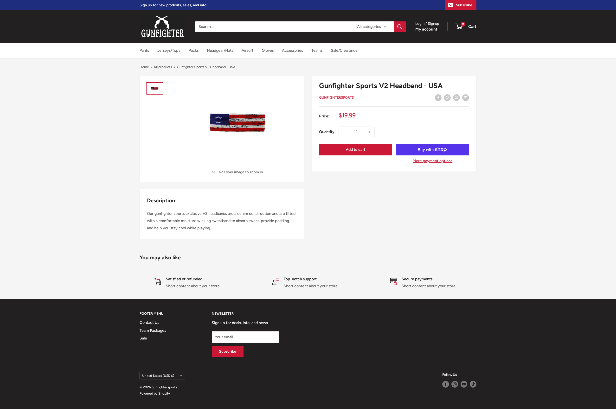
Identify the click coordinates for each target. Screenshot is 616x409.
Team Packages (153, 330)
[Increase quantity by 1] (369, 132)
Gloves (268, 50)
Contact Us (149, 322)
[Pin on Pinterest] (447, 97)
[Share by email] (465, 97)
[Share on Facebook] (438, 97)
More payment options (432, 161)
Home (144, 67)
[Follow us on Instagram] (454, 384)
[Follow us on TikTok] (473, 384)
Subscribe (464, 5)
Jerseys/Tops (168, 50)
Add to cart (355, 149)
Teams (316, 50)
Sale (143, 338)
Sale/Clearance (344, 50)
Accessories (292, 50)
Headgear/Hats (220, 50)
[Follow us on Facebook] (445, 384)
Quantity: (327, 131)
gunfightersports (336, 98)
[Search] (400, 26)
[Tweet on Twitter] (456, 97)
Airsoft (247, 50)
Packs (194, 50)
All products (163, 67)
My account (426, 29)
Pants (144, 50)
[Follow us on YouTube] (464, 384)
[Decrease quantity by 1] (344, 132)
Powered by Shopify (155, 393)
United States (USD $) (158, 375)
